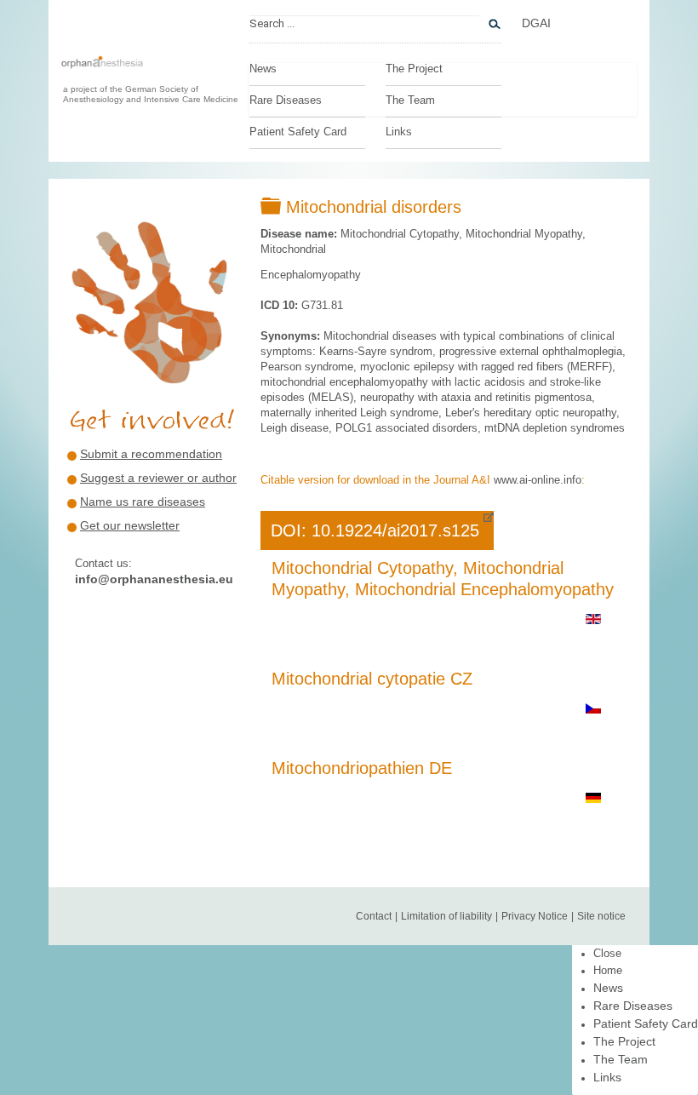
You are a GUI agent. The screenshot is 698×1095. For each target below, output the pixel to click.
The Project (414, 69)
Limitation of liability (446, 916)
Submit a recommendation (151, 454)
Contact (374, 916)
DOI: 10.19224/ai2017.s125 (375, 530)
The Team (410, 100)
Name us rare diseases (142, 501)
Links (399, 132)
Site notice (601, 916)
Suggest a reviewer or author (158, 477)
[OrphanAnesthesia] (102, 71)
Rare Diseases (285, 100)
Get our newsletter (130, 525)
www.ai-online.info (537, 479)
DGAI (536, 23)
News (263, 69)
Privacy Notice (534, 916)
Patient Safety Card (297, 132)
